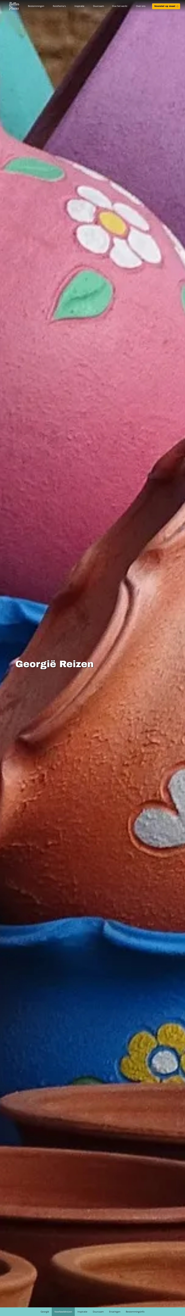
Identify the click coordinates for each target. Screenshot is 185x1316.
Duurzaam (98, 6)
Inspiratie (79, 6)
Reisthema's (59, 6)
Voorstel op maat (164, 6)
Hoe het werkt (119, 6)
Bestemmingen (36, 6)
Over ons (140, 6)
